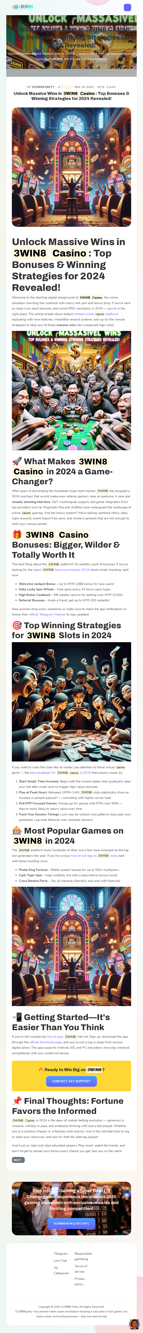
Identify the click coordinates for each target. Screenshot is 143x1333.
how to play (61, 1037)
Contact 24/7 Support (71, 1081)
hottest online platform (96, 314)
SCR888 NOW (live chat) (71, 1223)
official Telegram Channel (47, 614)
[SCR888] (23, 6)
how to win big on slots (94, 856)
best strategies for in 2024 (60, 773)
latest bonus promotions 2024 (61, 570)
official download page (45, 1042)
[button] (127, 7)
